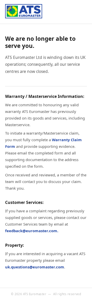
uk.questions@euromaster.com (34, 266)
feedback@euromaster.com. (31, 230)
